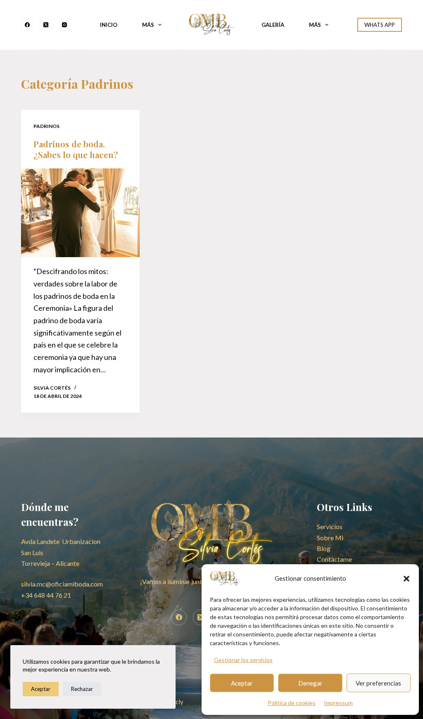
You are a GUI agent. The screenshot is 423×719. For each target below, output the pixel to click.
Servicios (329, 526)
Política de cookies (292, 702)
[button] (406, 579)
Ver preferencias (378, 683)
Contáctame (334, 559)
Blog (323, 548)
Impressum (338, 702)
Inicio (108, 24)
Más (148, 24)
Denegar (310, 683)
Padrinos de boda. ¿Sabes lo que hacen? (75, 149)
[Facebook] (27, 25)
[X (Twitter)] (46, 25)
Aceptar (242, 683)
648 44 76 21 (46, 595)
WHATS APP (379, 24)
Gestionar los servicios (243, 659)
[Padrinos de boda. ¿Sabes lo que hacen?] (80, 212)
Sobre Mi (330, 538)
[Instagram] (64, 25)
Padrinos (46, 126)
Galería (272, 24)
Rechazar (82, 689)
